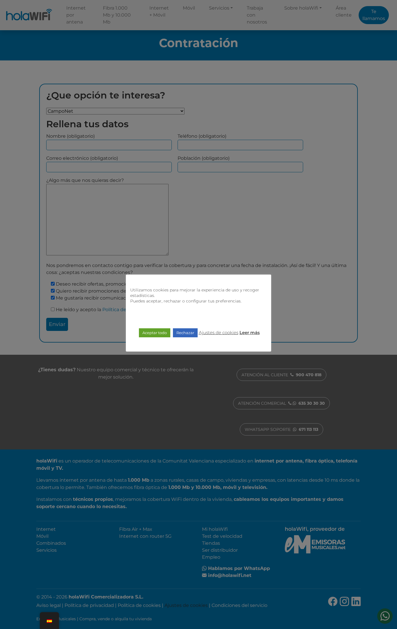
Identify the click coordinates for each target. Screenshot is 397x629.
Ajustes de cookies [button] (218, 332)
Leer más (249, 333)
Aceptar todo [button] (154, 332)
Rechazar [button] (185, 332)
